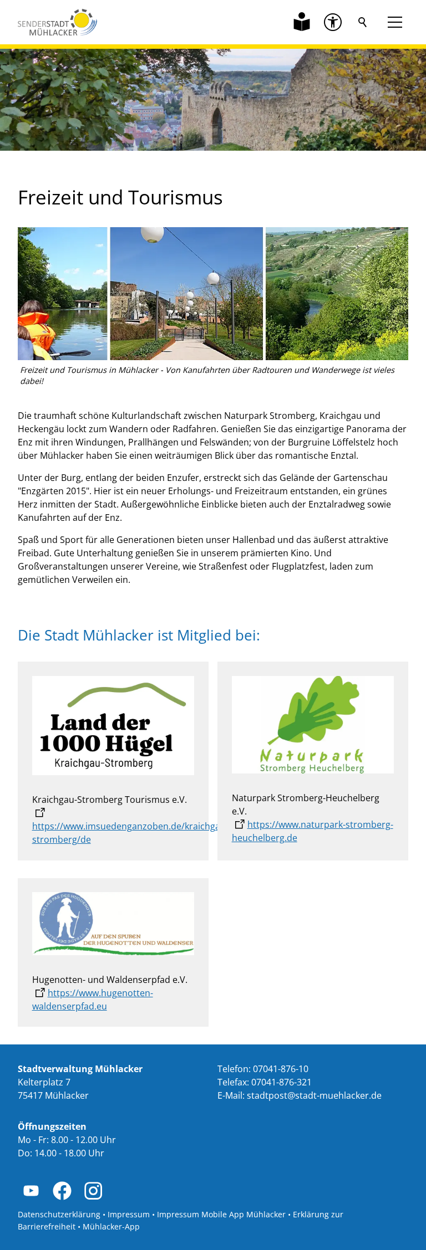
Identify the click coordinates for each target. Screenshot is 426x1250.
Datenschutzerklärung (59, 1214)
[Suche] (363, 22)
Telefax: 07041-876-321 (264, 1082)
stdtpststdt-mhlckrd (312, 1095)
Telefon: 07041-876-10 (262, 1069)
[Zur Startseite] (57, 22)
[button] (333, 22)
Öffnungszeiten (52, 1126)
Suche (363, 22)
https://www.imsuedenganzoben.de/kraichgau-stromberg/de (130, 833)
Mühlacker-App (111, 1226)
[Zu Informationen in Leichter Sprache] (301, 22)
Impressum (129, 1214)
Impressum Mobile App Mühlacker (221, 1214)
